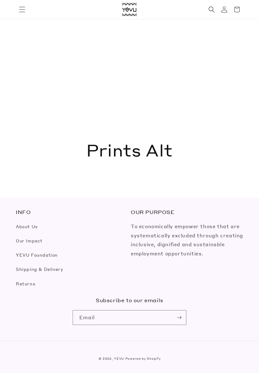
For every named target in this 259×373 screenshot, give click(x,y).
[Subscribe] (179, 317)
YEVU (119, 358)
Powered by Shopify (143, 358)
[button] (22, 9)
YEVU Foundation (37, 255)
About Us (27, 226)
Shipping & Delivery (39, 269)
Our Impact (29, 240)
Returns (25, 283)
